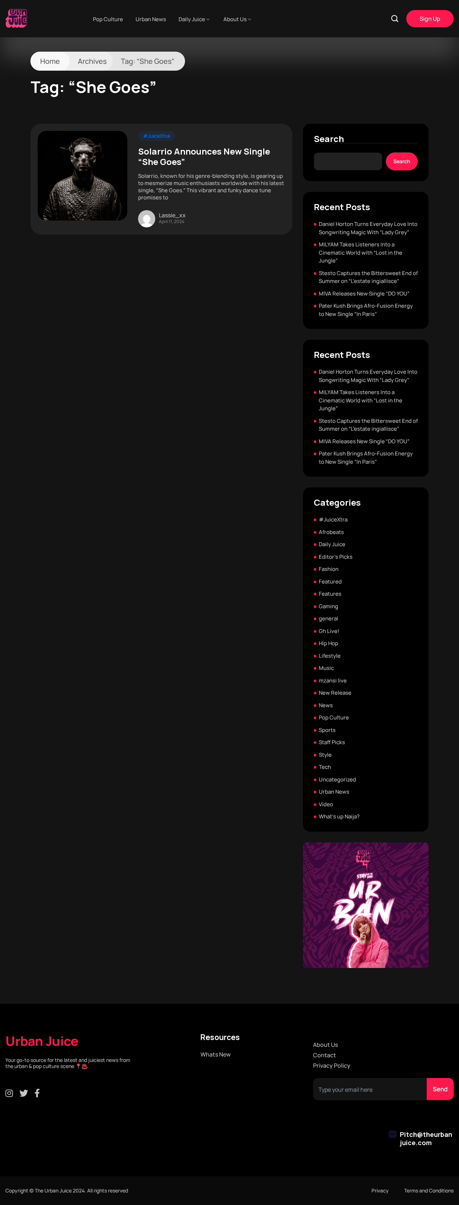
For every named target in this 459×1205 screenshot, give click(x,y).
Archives (92, 61)
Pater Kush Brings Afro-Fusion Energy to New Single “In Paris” (366, 310)
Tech (325, 767)
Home (50, 61)
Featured (330, 581)
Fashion (329, 569)
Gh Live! (329, 631)
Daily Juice (192, 19)
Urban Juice (42, 1041)
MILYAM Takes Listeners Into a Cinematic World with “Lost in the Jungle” (360, 252)
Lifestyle (330, 656)
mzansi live (333, 680)
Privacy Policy (331, 1065)
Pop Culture (108, 19)
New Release (335, 692)
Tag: (147, 61)
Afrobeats (331, 532)
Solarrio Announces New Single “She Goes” (204, 156)
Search (329, 138)
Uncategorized (337, 779)
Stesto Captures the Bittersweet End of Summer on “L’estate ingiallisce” (368, 277)
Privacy (380, 1190)
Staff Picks (332, 742)
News (326, 705)
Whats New (215, 1054)
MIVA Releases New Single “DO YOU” (364, 293)
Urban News (151, 19)
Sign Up (430, 19)
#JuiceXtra (156, 135)
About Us (235, 19)
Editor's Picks (335, 557)
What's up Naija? (339, 816)
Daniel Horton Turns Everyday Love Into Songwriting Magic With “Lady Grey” (368, 228)
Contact (324, 1055)
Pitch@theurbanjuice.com (426, 1138)
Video (326, 804)
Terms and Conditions (429, 1190)
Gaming (328, 606)
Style (325, 755)
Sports (327, 730)
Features (330, 593)
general (328, 618)
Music (326, 668)
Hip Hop (328, 643)
